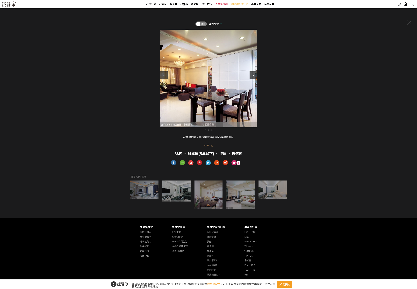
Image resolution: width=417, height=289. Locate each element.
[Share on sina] (225, 163)
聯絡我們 (144, 246)
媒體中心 (144, 255)
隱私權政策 (213, 284)
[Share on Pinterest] (199, 163)
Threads (248, 246)
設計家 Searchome (9, 5)
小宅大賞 (256, 4)
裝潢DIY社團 (178, 251)
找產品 (184, 4)
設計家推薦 (178, 227)
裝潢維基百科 (214, 274)
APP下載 (176, 232)
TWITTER (249, 269)
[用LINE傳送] (182, 163)
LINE (246, 236)
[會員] (405, 4)
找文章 (173, 4)
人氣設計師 (221, 4)
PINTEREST (250, 265)
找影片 (194, 4)
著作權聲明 (145, 236)
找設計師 (151, 4)
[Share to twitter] (208, 163)
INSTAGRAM (250, 241)
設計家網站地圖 (216, 227)
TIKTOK (248, 255)
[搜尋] (412, 4)
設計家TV (207, 4)
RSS (246, 274)
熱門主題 (211, 269)
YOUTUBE (249, 251)
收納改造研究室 (180, 246)
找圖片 (163, 4)
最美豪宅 (269, 4)
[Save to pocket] (191, 163)
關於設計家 (146, 227)
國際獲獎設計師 (239, 4)
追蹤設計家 (250, 227)
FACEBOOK (250, 232)
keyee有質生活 (179, 241)
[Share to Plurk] (217, 163)
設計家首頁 (212, 232)
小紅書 (247, 260)
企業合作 (144, 251)
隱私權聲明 (145, 241)
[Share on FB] (173, 163)
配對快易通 (177, 236)
